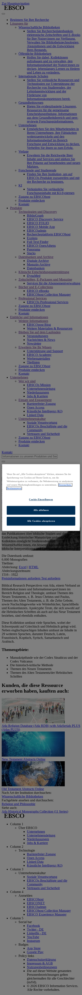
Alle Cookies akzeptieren (41, 521)
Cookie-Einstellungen (41, 499)
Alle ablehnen (41, 510)
